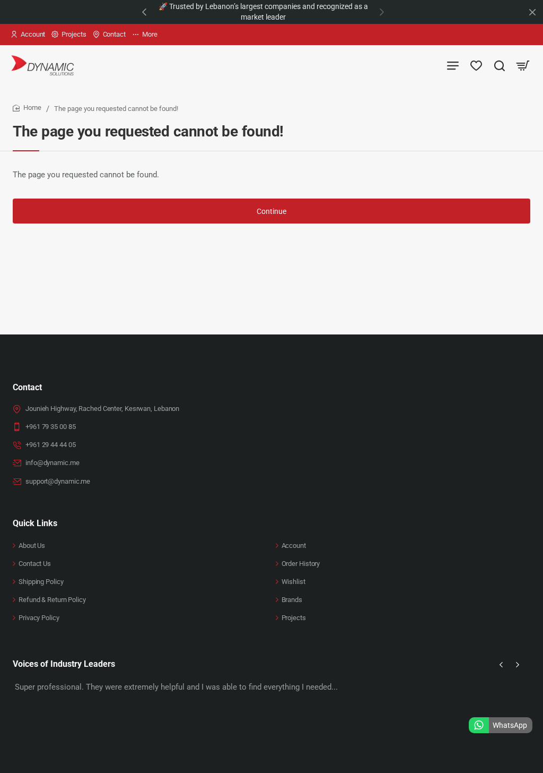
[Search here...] (499, 65)
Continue (271, 211)
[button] (144, 11)
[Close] (532, 12)
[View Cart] (523, 65)
